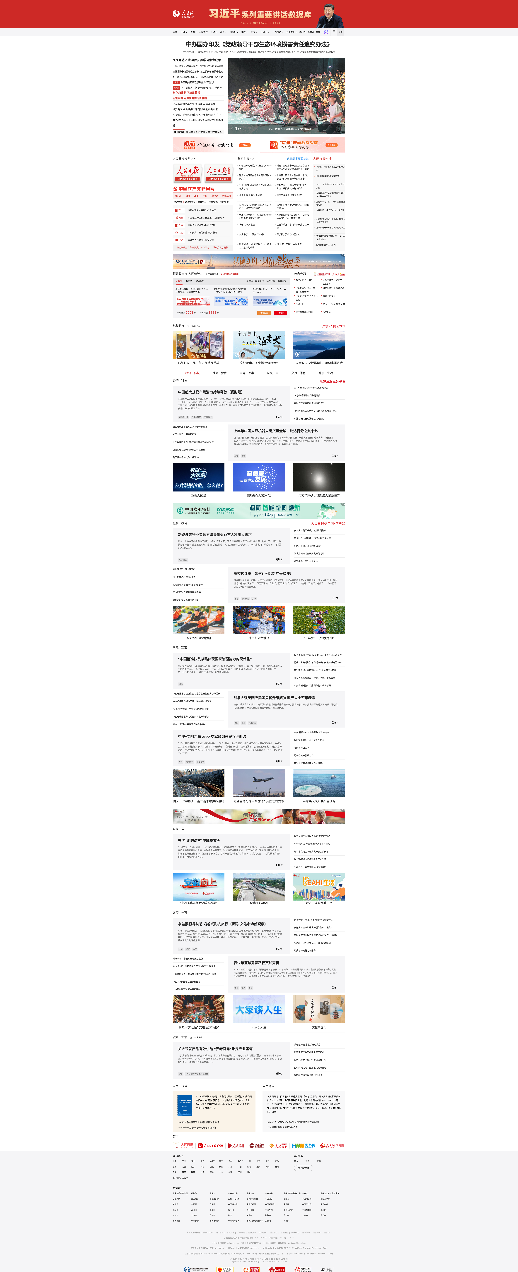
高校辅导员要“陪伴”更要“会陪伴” (188, 585)
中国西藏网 (306, 1210)
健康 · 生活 (325, 373)
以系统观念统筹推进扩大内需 (202, 210)
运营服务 (252, 1232)
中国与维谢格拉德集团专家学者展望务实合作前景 (196, 693)
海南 (249, 1167)
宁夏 (221, 1172)
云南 (259, 292)
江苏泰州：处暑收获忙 (319, 638)
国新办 (286, 1199)
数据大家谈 (198, 495)
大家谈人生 (258, 1027)
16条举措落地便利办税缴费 (307, 395)
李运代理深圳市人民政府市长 (202, 225)
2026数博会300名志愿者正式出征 (310, 859)
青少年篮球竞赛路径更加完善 (187, 592)
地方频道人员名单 (180, 1178)
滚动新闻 (245, 599)
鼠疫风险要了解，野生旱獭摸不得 (310, 1060)
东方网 (268, 1221)
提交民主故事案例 (230, 274)
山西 (202, 1161)
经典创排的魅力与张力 (305, 950)
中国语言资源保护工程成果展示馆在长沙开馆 (315, 935)
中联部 (212, 1193)
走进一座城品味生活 (319, 903)
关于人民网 (208, 1232)
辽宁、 (266, 289)
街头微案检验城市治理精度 (327, 176)
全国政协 (195, 1199)
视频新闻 (179, 325)
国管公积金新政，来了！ (326, 245)
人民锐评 (203, 32)
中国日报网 (251, 1204)
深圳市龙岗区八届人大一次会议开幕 (311, 851)
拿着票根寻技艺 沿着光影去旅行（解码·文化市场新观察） (223, 924)
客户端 (302, 32)
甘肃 (202, 1172)
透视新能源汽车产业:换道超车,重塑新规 (194, 104)
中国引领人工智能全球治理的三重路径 (201, 88)
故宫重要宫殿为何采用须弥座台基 (189, 450)
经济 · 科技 (192, 373)
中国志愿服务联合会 (255, 1221)
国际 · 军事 (247, 373)
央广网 (231, 1210)
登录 (340, 32)
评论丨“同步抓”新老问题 (250, 195)
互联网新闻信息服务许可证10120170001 (208, 1248)
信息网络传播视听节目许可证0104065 (201, 1253)
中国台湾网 (288, 1210)
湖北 (212, 1167)
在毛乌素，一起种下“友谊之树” (291, 185)
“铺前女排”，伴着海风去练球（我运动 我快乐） (195, 966)
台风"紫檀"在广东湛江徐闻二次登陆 (222, 132)
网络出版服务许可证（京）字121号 (274, 1253)
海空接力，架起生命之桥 (306, 561)
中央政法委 (233, 1193)
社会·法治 (183, 560)
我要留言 (280, 313)
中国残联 (176, 1221)
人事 (180, 225)
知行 (188, 196)
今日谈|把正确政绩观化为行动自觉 (197, 82)
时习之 (178, 196)
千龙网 (175, 1215)
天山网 (249, 1215)
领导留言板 (180, 274)
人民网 (267, 1086)
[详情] (274, 1112)
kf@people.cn (233, 1243)
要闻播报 (243, 158)
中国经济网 (233, 1204)
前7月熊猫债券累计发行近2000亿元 (311, 388)
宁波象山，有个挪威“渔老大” (259, 363)
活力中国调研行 (330, 296)
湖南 (221, 1167)
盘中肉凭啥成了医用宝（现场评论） (311, 1068)
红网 (230, 1215)
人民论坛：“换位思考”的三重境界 (330, 210)
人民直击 (327, 312)
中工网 (212, 1210)
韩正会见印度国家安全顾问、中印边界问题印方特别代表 (198, 77)
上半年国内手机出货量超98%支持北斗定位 (193, 442)
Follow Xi (244, 23)
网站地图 (305, 1168)
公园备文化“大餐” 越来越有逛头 (255, 205)
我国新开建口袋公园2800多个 (308, 1075)
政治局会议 (190, 202)
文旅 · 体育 (298, 373)
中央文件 (276, 23)
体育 (195, 949)
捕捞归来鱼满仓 (258, 638)
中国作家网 (214, 1221)
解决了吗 (270, 281)
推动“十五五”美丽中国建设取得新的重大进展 (276, 52)
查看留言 (264, 313)
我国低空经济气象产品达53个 (187, 457)
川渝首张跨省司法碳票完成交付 (309, 418)
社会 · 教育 (219, 373)
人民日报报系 (181, 158)
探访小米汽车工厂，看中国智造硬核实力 (330, 203)
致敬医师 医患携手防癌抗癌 (307, 1045)
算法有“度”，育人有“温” (184, 569)
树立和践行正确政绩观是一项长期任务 (206, 218)
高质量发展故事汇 (259, 495)
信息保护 (317, 1232)
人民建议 (194, 274)
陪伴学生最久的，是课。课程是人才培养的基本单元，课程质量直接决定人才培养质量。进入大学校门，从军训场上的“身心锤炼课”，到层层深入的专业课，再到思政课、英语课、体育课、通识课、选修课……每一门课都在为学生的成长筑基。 (285, 583)
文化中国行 (319, 1027)
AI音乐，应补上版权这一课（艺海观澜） (313, 943)
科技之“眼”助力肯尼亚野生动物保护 (189, 724)
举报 (318, 32)
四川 (268, 1167)
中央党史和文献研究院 (330, 1193)
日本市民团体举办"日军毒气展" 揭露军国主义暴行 (318, 655)
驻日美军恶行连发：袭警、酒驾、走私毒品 (314, 678)
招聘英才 (230, 1232)
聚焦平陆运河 (259, 903)
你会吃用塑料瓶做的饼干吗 (186, 600)
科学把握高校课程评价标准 (186, 577)
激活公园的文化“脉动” (249, 208)
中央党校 (306, 1193)
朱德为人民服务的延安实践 (201, 240)
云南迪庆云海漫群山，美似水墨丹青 (319, 363)
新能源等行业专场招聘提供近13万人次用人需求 (215, 535)
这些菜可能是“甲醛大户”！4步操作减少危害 (330, 237)
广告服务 (241, 1232)
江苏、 (280, 289)
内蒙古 (213, 1161)
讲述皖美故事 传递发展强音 (198, 903)
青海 (212, 1172)
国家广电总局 (233, 1199)
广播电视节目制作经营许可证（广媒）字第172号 (283, 1248)
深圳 (240, 1172)
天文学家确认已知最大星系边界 (319, 495)
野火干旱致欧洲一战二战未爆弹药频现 (198, 801)
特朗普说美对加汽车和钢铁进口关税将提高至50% (318, 662)
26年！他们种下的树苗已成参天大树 (330, 186)
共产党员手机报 (220, 247)
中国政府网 (214, 1199)
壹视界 (215, 196)
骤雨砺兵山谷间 (301, 748)
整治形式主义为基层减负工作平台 (193, 247)
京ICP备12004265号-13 (317, 1248)
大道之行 (226, 196)
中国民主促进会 (234, 1221)
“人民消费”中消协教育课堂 (197, 1074)
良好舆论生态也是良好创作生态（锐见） (313, 927)
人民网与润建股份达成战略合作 (282, 1127)
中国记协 (269, 1199)
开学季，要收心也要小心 (288, 234)
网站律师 (306, 1232)
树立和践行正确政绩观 (333, 288)
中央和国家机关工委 (292, 1193)
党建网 (286, 1221)
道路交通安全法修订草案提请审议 (330, 227)
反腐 (180, 232)
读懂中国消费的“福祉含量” (289, 195)
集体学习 (202, 202)
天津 (184, 1161)
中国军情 (200, 762)
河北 (193, 1161)
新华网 (175, 1204)
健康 (181, 1074)
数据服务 (284, 1232)
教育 (184, 523)
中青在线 (324, 1204)
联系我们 (327, 1232)
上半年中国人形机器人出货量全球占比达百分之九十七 (276, 431)
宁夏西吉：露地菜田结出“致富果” (310, 867)
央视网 (194, 1204)
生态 (243, 456)
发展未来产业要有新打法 (184, 434)
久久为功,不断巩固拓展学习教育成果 (197, 60)
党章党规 (213, 202)
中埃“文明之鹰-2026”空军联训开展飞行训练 (212, 737)
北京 (174, 1161)
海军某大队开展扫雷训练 (319, 801)
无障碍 (310, 32)
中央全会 (178, 202)
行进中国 (300, 304)
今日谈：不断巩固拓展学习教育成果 (330, 168)
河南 (202, 1167)
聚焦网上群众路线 (255, 281)
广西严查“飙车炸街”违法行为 (307, 546)
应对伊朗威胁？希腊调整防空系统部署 (312, 685)
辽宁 (221, 1161)
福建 (174, 1167)
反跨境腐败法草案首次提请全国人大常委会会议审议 (330, 194)
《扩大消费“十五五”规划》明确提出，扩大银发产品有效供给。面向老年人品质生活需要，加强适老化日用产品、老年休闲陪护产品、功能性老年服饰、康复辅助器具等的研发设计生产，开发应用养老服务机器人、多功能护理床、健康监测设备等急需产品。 (230, 1058)
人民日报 (179, 1086)
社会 (176, 523)
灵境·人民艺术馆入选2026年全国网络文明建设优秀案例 (293, 1122)
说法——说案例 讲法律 (334, 304)
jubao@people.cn (286, 1238)
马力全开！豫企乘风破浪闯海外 (290, 128)
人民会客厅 (196, 417)
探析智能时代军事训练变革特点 (309, 740)
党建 (180, 218)
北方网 (305, 1215)
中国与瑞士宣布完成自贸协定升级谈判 (191, 717)
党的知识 (224, 202)
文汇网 (286, 1215)
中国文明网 (325, 1199)
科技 (236, 456)
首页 (175, 32)
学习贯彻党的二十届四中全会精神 (305, 290)
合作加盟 (263, 1232)
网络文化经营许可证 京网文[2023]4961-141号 (238, 1253)
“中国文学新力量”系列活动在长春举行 (312, 844)
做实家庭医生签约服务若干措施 (309, 1052)
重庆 (258, 1167)
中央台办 (250, 1193)
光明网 (212, 1204)
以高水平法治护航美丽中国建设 (243, 52)
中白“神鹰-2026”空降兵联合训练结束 (311, 732)
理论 (180, 210)
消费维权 (208, 417)
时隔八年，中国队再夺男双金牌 (188, 959)
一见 (205, 196)
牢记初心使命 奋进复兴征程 (307, 298)
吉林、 (273, 289)
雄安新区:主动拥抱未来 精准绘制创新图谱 (195, 109)
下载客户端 (213, 274)
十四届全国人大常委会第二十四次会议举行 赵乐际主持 (198, 66)
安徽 (277, 1161)
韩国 (307, 1161)
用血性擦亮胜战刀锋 (303, 755)
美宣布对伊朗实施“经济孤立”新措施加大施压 (315, 670)
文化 (181, 949)
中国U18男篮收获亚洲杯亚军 (186, 982)
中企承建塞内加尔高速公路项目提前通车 (192, 701)
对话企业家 (183, 417)
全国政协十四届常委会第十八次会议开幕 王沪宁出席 (198, 71)
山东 (193, 1167)
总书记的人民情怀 (304, 280)
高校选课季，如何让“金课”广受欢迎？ (263, 574)
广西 (240, 1167)
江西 (184, 1167)
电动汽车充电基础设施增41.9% (309, 403)
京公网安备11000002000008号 (320, 1253)
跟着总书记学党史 (260, 23)
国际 (176, 647)
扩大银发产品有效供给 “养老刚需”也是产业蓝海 (215, 1049)
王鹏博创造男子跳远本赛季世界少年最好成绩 (194, 974)
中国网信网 (306, 1199)
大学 (254, 599)
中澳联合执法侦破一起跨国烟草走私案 (312, 538)
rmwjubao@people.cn (297, 1243)
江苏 (258, 1161)
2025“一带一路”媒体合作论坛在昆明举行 (196, 1128)
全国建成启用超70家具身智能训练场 (190, 427)
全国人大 (176, 1199)
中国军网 (269, 1210)
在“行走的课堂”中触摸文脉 (199, 841)
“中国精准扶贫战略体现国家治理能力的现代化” (215, 659)
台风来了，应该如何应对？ (252, 234)
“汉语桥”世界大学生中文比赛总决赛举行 (192, 709)
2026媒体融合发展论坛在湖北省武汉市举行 (198, 1122)
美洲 (243, 723)
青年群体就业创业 (304, 312)
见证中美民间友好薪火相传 (289, 188)
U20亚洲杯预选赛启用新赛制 (186, 989)
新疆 (230, 1172)
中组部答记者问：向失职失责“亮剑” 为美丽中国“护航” (205, 52)
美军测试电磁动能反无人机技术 (309, 763)
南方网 (323, 1215)
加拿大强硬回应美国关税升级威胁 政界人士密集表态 (274, 698)
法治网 (194, 1210)
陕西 (193, 1172)
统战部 (194, 1193)
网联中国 (273, 373)
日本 (296, 1161)
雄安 (249, 1172)
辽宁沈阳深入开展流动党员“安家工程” (312, 836)
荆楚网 (268, 1215)
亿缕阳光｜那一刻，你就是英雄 (198, 363)
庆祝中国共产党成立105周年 (332, 282)
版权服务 (273, 1232)
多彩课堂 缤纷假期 (198, 638)
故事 (196, 196)
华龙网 (194, 1215)
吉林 (230, 1161)
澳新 (319, 1161)
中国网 (286, 1204)
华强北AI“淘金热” (247, 225)
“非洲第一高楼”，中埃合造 (289, 244)
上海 (249, 1161)
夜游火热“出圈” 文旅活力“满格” (198, 1027)
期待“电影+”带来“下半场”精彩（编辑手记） (314, 920)
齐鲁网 (212, 1215)
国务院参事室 (252, 1199)
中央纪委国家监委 (180, 1193)
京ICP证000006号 (297, 1253)
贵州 (277, 1167)
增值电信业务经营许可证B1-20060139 (244, 1248)
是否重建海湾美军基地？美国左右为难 (259, 801)
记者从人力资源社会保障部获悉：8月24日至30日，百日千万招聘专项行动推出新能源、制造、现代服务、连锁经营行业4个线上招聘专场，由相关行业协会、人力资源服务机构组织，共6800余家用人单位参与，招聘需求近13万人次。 (229, 544)
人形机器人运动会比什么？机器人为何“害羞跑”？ (330, 220)
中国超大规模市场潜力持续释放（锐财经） (211, 392)
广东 (230, 1167)
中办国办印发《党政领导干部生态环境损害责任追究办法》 (259, 44)
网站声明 (295, 1232)
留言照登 (282, 281)
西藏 (184, 1172)
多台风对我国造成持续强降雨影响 (310, 530)
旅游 (188, 949)
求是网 (175, 1210)
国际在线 (250, 1210)
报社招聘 (219, 1232)
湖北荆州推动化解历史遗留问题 (309, 553)
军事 (184, 647)
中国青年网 (306, 1204)
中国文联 (195, 1221)
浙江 (268, 1161)
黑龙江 (240, 1161)
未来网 (323, 1210)
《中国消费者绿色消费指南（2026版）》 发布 (315, 411)
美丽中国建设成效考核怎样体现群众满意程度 (316, 52)
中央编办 (269, 1193)
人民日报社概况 (193, 1232)
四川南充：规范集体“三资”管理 (202, 232)
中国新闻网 (270, 1204)
